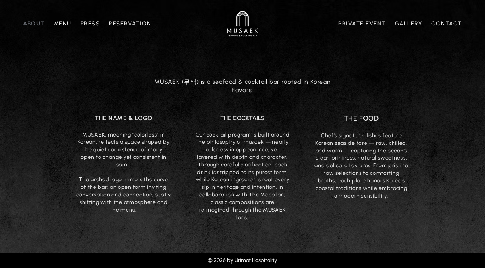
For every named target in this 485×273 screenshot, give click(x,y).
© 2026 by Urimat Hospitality (242, 260)
